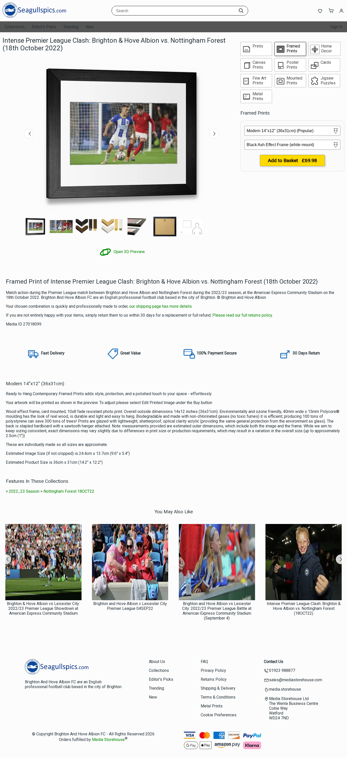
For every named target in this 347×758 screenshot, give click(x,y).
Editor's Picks (44, 26)
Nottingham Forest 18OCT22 (68, 491)
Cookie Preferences (218, 715)
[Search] (241, 11)
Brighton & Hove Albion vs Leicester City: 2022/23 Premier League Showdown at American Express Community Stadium (43, 608)
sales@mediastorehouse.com (295, 679)
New (90, 26)
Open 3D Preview (129, 251)
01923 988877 (282, 670)
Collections (15, 26)
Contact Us (273, 661)
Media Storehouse (108, 739)
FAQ (204, 661)
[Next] (214, 133)
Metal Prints (212, 706)
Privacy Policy (213, 670)
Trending (70, 26)
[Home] (34, 16)
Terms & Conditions (218, 697)
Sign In (336, 26)
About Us (157, 661)
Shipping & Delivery (218, 688)
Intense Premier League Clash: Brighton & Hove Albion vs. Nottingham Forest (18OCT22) (304, 608)
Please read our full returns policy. (242, 315)
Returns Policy (214, 679)
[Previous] (29, 133)
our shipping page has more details (160, 306)
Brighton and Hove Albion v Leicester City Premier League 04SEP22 (130, 606)
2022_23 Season (24, 491)
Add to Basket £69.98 (292, 160)
